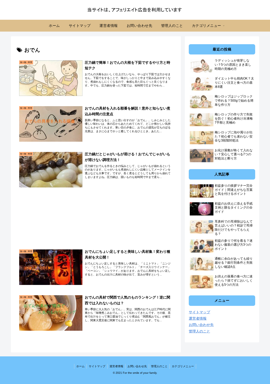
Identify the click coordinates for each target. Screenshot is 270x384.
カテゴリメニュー (183, 366)
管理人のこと (199, 331)
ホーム (80, 366)
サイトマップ (199, 312)
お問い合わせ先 (201, 325)
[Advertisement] (96, 215)
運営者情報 (198, 318)
